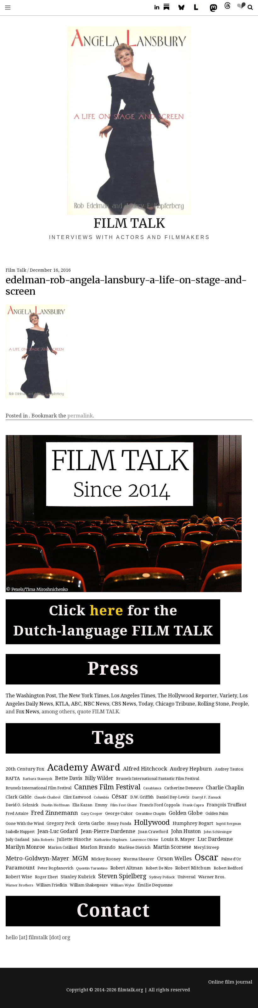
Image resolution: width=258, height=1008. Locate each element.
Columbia (101, 797)
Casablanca (152, 788)
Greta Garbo (91, 823)
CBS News (124, 704)
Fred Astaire (17, 813)
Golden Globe (186, 813)
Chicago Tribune (175, 704)
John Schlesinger (218, 832)
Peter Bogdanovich (55, 868)
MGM (80, 858)
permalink (80, 416)
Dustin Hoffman (55, 805)
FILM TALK (129, 223)
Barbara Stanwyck (37, 779)
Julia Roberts (43, 839)
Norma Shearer (138, 859)
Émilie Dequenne (154, 885)
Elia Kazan (82, 805)
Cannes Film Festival (107, 787)
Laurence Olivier (144, 839)
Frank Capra (193, 805)
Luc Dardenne (215, 839)
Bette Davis (68, 778)
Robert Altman (126, 867)
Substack (168, 7)
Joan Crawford (153, 831)
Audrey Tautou (229, 769)
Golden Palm (216, 813)
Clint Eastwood (77, 797)
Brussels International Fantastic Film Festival (157, 778)
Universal (186, 877)
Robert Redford (228, 868)
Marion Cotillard (63, 847)
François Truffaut (227, 805)
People (240, 704)
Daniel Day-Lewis (172, 797)
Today (145, 704)
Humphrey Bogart (193, 823)
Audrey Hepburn (191, 769)
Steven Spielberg (122, 876)
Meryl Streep (206, 847)
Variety (228, 696)
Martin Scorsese (172, 847)
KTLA (62, 704)
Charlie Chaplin (225, 788)
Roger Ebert (46, 877)
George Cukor (119, 813)
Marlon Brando (98, 847)
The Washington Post (31, 696)
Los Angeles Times (133, 696)
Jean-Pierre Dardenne (108, 831)
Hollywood (152, 822)
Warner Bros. (212, 877)
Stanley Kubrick (78, 876)
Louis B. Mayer (178, 839)
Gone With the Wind (25, 823)
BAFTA (13, 778)
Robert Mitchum (193, 867)
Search (248, 7)
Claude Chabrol (47, 797)
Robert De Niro (159, 868)
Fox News (27, 712)
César (119, 796)
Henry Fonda (119, 823)
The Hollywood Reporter (187, 696)
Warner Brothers (19, 885)
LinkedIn (154, 7)
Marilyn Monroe (25, 847)
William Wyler (122, 885)
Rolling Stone (213, 704)
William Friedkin (51, 885)
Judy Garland (17, 839)
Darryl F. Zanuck (206, 797)
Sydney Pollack (162, 877)
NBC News (96, 704)
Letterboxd (198, 7)
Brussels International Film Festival (38, 788)
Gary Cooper (91, 813)
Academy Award (83, 767)
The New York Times (84, 696)
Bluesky (184, 7)
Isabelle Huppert (20, 832)
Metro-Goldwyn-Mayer (37, 858)
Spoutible (239, 7)
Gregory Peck (61, 823)
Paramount (20, 867)
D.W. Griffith (142, 797)
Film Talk (16, 270)
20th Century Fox (25, 769)
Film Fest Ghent (123, 805)
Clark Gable (18, 796)
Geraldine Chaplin (151, 813)
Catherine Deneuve (183, 788)
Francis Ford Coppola (160, 805)
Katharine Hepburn (110, 839)
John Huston (186, 831)
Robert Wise (19, 876)
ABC (76, 704)
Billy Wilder (99, 778)
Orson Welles (174, 858)
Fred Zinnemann (54, 812)
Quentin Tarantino (92, 868)
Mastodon (212, 7)
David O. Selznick (22, 805)
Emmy (101, 805)
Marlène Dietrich (134, 847)
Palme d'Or (231, 859)
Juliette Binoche (74, 839)
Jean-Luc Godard (57, 831)
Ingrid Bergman (228, 824)
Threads (226, 7)
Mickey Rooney (106, 859)
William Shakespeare (89, 885)
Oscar (206, 857)
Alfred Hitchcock (145, 769)
